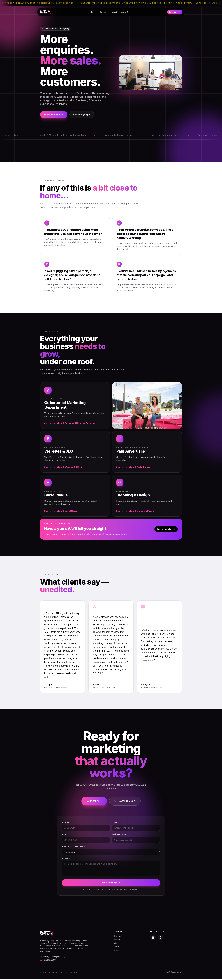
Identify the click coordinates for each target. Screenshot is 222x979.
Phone (65, 834)
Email (114, 822)
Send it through (109, 882)
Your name (67, 822)
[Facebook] (160, 937)
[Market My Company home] (45, 12)
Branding (117, 950)
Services (103, 12)
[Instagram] (153, 937)
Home (93, 12)
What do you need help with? (75, 846)
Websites (117, 939)
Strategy (117, 936)
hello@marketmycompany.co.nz (56, 956)
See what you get (82, 114)
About (114, 12)
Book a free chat (52, 114)
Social (116, 947)
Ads (115, 943)
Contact (124, 12)
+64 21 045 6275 (126, 801)
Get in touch (92, 801)
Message (66, 858)
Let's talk (173, 12)
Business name (119, 834)
